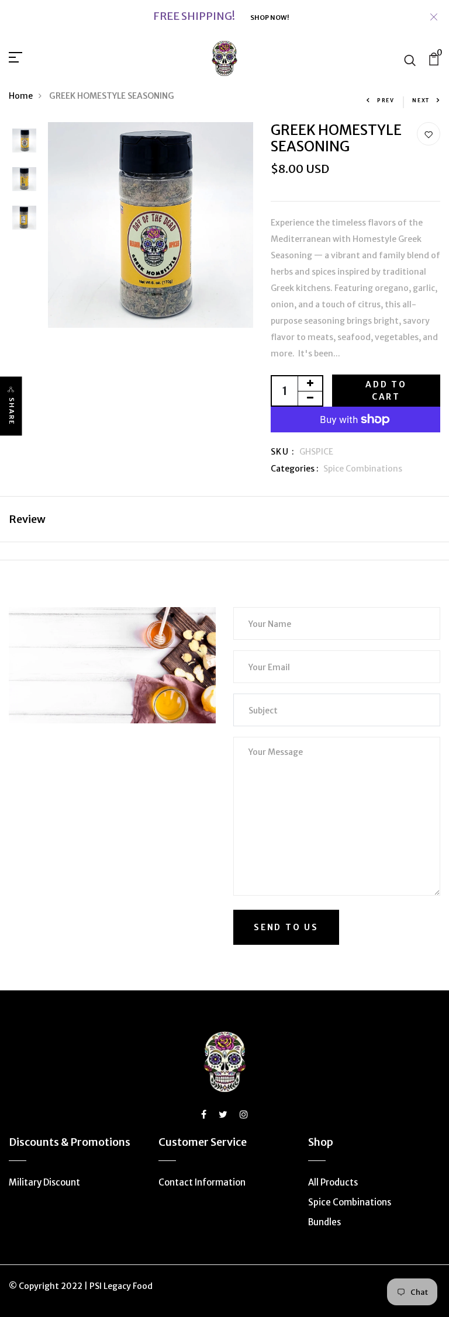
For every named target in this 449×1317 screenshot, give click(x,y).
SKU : (283, 451)
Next (421, 100)
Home (21, 96)
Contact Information (202, 1182)
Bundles (324, 1222)
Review (27, 519)
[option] (24, 141)
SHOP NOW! (269, 17)
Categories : (295, 468)
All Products (333, 1182)
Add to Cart (386, 390)
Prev (386, 100)
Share (12, 411)
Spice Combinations (362, 468)
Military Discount (44, 1182)
